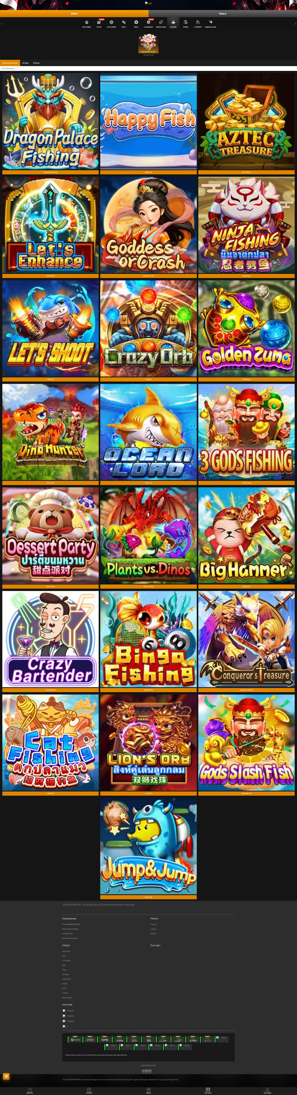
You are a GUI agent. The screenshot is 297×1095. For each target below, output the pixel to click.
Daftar (74, 13)
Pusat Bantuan (67, 934)
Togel (136, 27)
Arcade (173, 27)
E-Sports (198, 27)
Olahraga (148, 27)
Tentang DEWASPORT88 (71, 924)
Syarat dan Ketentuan (70, 938)
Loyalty (153, 929)
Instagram (70, 1021)
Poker (185, 27)
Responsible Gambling (70, 929)
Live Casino (111, 27)
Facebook (70, 1016)
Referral (153, 934)
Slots (99, 27)
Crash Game (161, 27)
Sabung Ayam (210, 27)
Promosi (153, 924)
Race (124, 27)
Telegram (70, 1011)
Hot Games (86, 27)
